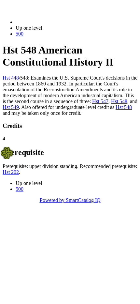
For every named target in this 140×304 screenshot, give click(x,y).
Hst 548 (119, 101)
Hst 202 (11, 172)
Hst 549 (11, 107)
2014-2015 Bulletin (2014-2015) (49, 22)
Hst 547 (100, 101)
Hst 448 (11, 78)
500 (19, 34)
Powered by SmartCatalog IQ (70, 200)
